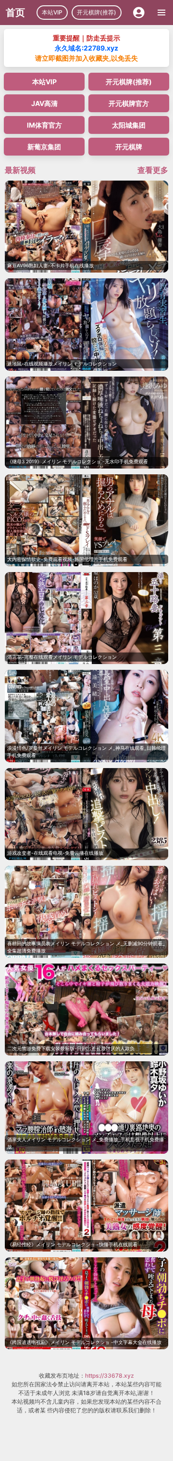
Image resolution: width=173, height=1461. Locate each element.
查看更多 (152, 170)
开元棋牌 (128, 147)
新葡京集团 (44, 147)
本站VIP (52, 12)
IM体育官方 (44, 125)
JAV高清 (44, 103)
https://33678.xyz (109, 1375)
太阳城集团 (129, 125)
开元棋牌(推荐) (96, 12)
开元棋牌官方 (129, 103)
